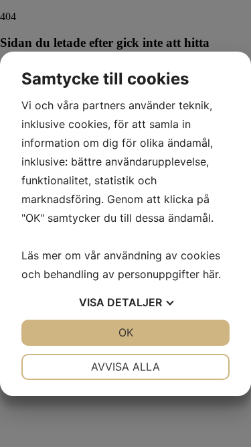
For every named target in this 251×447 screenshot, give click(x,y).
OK (125, 332)
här (210, 274)
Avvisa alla (125, 366)
